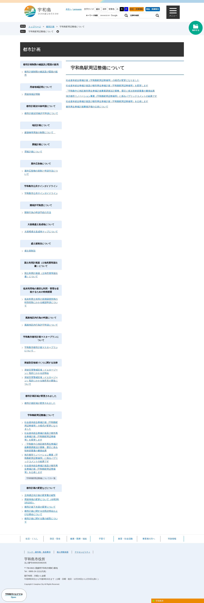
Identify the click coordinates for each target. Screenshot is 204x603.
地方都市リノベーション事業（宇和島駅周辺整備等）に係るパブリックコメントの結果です (111, 96)
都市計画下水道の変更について (40, 507)
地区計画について (42, 125)
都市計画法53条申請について (42, 106)
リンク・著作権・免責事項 (39, 552)
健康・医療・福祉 (78, 538)
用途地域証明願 (32, 94)
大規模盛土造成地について (41, 224)
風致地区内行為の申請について (42, 317)
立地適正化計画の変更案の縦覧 (40, 495)
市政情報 (172, 538)
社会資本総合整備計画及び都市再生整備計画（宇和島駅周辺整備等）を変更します (107, 85)
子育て (102, 538)
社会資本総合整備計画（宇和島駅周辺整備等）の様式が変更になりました (102, 80)
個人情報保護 (62, 552)
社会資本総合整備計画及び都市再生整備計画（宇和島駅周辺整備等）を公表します (107, 101)
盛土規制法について (41, 243)
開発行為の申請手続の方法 (37, 212)
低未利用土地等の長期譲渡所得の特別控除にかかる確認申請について (41, 302)
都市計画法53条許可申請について (41, 113)
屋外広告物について (42, 163)
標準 (104, 9)
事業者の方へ (149, 538)
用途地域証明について (42, 87)
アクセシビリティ (82, 552)
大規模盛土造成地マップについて (41, 231)
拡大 (98, 9)
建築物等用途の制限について (40, 132)
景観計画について (42, 144)
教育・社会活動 (125, 538)
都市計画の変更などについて (41, 488)
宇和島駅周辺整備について (40, 31)
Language (77, 9)
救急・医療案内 (152, 9)
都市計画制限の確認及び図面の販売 (41, 64)
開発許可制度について (42, 205)
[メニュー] (173, 12)
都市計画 (50, 26)
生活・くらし (32, 538)
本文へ (69, 9)
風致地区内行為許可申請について (41, 325)
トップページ (34, 26)
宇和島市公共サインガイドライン (41, 186)
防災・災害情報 (136, 9)
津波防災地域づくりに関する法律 (41, 362)
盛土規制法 (30, 251)
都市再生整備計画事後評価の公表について (87, 106)
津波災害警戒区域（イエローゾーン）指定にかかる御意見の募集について (41, 380)
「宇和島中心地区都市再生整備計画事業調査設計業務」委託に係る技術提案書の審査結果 (110, 91)
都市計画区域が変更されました (40, 396)
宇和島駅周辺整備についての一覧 (41, 478)
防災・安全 (55, 538)
